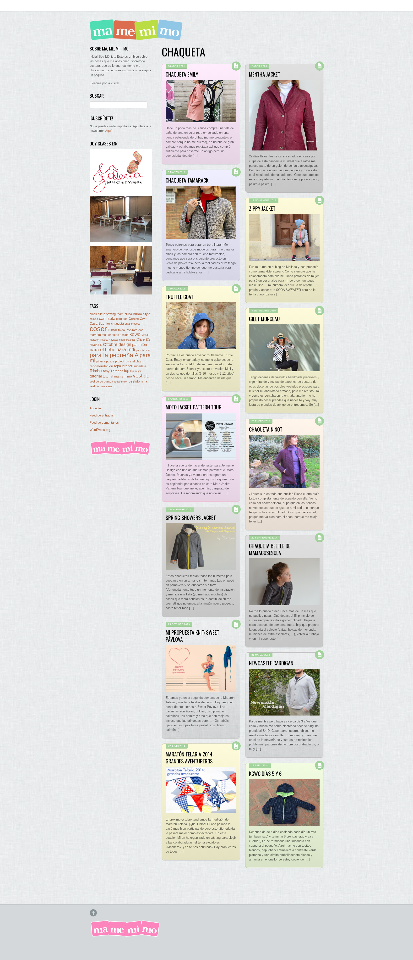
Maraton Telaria (99, 339)
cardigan (122, 318)
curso (112, 330)
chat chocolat (132, 323)
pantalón (139, 344)
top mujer (135, 371)
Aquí (108, 131)
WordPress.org (100, 430)
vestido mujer (120, 381)
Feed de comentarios (104, 422)
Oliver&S (143, 339)
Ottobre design (117, 344)
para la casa (143, 350)
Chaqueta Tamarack (187, 180)
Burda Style (141, 314)
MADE (145, 334)
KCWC (135, 335)
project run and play (128, 361)
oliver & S (96, 345)
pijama (100, 361)
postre (110, 361)
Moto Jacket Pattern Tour (194, 407)
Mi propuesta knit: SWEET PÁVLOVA (192, 635)
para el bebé (102, 349)
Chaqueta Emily (182, 74)
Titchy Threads (112, 371)
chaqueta (117, 323)
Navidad (113, 339)
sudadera (139, 366)
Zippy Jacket (262, 208)
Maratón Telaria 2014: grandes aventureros (189, 757)
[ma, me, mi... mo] (121, 454)
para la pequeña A (114, 355)
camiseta (107, 318)
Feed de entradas (102, 415)
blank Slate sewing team (107, 314)
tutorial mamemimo (117, 376)
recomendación (101, 366)
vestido (141, 376)
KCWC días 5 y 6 (265, 773)
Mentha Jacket (264, 74)
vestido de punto (100, 381)
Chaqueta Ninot (265, 429)
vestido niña (138, 381)
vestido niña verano (102, 386)
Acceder (95, 408)
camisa (94, 318)
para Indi (125, 349)
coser (98, 329)
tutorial (96, 376)
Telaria (95, 371)
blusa (128, 314)
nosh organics (127, 339)
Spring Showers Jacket (191, 517)
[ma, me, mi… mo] (137, 37)
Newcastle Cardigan (271, 663)
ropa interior (123, 366)
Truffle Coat (179, 296)
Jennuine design (118, 335)
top (126, 371)
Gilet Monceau (264, 318)
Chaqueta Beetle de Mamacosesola (269, 549)
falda (121, 330)
